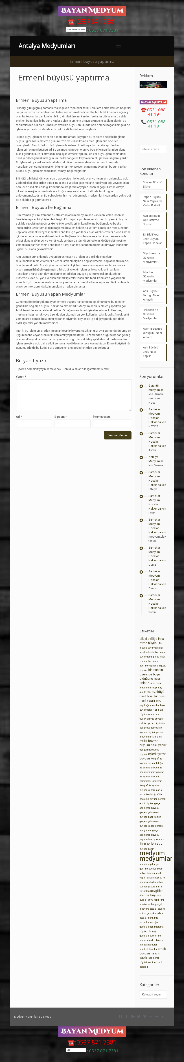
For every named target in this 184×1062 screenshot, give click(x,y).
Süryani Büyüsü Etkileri (152, 184)
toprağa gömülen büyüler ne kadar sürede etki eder (152, 936)
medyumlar (156, 858)
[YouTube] (151, 1016)
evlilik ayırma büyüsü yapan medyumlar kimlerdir (151, 732)
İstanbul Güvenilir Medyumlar (150, 276)
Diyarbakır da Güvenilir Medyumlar (151, 258)
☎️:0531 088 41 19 (153, 112)
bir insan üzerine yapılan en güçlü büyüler (153, 666)
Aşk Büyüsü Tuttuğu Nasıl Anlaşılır (151, 295)
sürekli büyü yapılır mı (152, 899)
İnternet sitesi (101, 416)
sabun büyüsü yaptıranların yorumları (151, 887)
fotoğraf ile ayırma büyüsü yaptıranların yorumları (151, 790)
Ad (19, 416)
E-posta (61, 416)
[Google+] (132, 1016)
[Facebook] (126, 1016)
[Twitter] (138, 1016)
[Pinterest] (163, 1016)
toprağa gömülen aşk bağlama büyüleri (152, 927)
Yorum (21, 376)
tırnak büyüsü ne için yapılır (153, 953)
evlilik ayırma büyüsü (151, 718)
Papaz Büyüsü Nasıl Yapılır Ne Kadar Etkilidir (152, 201)
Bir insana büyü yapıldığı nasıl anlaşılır (151, 648)
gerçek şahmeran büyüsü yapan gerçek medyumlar (151, 826)
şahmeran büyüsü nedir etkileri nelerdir (151, 962)
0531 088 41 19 (156, 124)
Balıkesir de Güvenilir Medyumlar (150, 314)
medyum (152, 853)
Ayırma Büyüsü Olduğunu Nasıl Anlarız (152, 333)
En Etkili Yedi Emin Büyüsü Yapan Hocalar (152, 239)
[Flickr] (157, 1016)
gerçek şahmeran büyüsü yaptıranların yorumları (152, 835)
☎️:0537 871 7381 (92, 21)
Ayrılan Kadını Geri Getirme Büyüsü (151, 220)
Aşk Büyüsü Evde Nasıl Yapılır (150, 352)
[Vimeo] (144, 1016)
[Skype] (120, 1016)
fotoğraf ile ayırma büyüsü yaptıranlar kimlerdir (152, 777)
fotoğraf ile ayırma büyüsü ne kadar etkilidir (152, 768)
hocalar (148, 843)
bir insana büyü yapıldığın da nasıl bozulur (153, 657)
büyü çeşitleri (147, 709)
